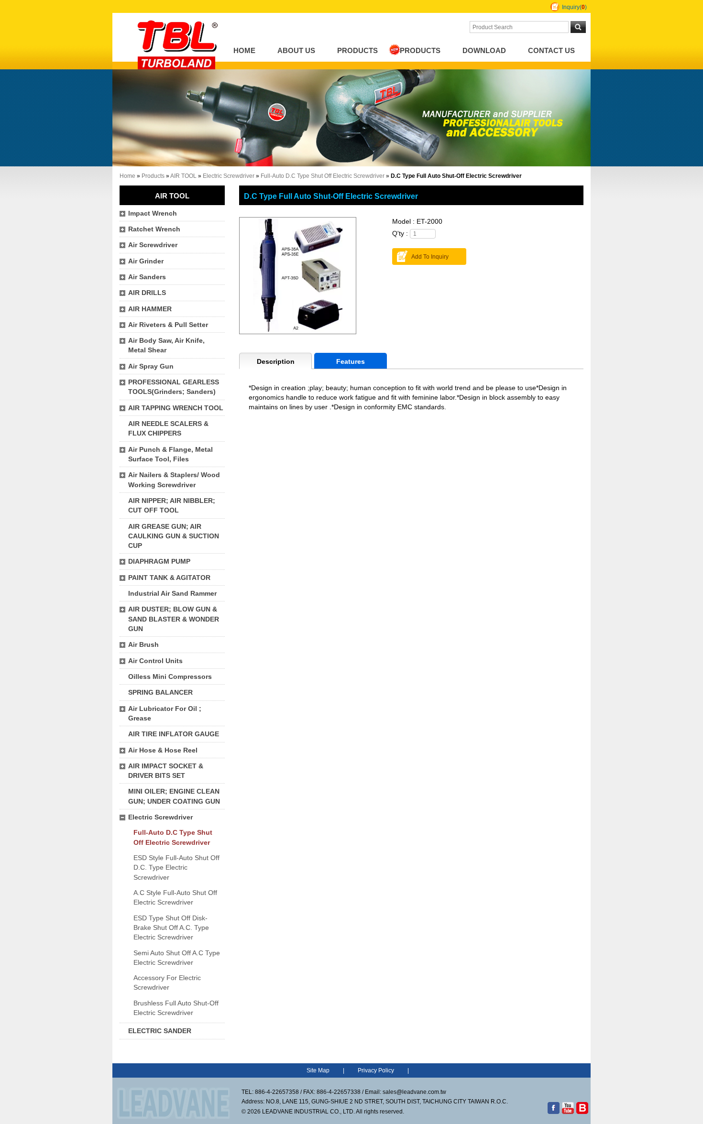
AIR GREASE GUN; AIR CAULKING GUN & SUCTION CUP (173, 536)
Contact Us (551, 51)
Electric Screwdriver (228, 176)
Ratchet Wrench (154, 229)
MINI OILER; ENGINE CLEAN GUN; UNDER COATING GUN (174, 796)
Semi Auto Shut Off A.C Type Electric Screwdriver (176, 957)
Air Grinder (146, 261)
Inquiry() (574, 7)
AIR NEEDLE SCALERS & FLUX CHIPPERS (168, 428)
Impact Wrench (152, 213)
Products (357, 51)
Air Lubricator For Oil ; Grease (164, 713)
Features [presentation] (350, 361)
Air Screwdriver (152, 245)
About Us (296, 51)
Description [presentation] (276, 361)
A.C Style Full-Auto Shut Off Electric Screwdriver (175, 897)
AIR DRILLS (147, 292)
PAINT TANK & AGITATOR (169, 577)
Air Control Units (155, 661)
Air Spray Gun (151, 366)
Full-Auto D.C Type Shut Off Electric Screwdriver (322, 176)
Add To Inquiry (430, 256)
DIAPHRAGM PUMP (159, 561)
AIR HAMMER (150, 309)
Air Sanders (147, 277)
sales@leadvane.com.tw (414, 1092)
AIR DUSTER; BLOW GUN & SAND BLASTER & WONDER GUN (173, 619)
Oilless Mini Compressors (170, 676)
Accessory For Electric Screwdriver (167, 982)
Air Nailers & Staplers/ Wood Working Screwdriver (174, 479)
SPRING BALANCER (160, 692)
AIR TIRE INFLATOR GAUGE (173, 734)
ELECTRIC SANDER (159, 1031)
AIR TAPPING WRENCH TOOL (175, 408)
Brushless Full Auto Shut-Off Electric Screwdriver (176, 1008)
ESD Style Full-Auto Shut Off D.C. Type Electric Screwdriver (176, 867)
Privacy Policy (376, 1070)
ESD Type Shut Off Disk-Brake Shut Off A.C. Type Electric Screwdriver (171, 928)
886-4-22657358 (277, 1092)
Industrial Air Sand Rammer (172, 593)
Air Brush (143, 644)
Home (244, 51)
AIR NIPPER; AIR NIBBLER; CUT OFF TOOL (171, 505)
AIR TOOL (183, 176)
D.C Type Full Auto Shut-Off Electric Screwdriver (331, 196)
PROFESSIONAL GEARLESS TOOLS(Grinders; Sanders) (173, 387)
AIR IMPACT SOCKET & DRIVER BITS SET (165, 771)
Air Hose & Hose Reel (163, 750)
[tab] (275, 361)
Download (484, 51)
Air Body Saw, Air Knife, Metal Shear (166, 345)
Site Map (318, 1070)
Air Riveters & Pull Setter (168, 324)
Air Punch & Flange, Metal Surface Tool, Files (170, 454)
